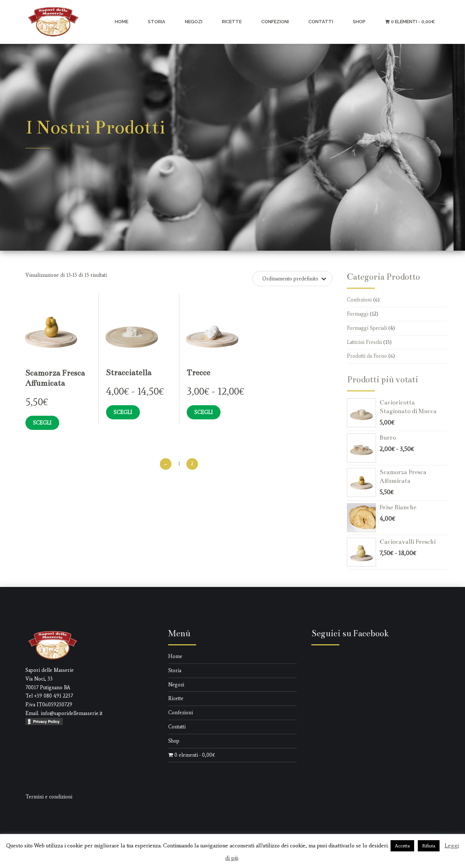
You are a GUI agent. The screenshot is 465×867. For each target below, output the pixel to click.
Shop (359, 21)
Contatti (320, 21)
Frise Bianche (398, 507)
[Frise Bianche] (363, 517)
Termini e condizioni (48, 797)
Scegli (42, 423)
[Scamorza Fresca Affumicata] (363, 482)
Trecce (198, 372)
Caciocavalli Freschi (408, 542)
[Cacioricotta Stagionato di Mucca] (363, 412)
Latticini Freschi (364, 342)
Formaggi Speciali (367, 328)
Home (121, 21)
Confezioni (275, 21)
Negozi (193, 21)
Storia (156, 21)
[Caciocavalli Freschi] (363, 552)
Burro (388, 437)
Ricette (232, 21)
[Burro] (363, 448)
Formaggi (357, 314)
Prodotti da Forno (367, 356)
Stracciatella (128, 372)
